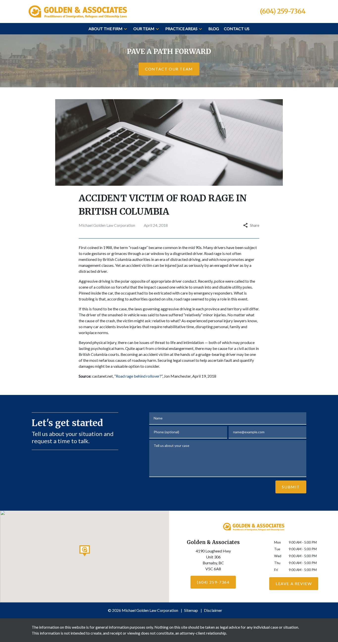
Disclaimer (213, 610)
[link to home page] (77, 10)
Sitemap (191, 610)
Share (254, 225)
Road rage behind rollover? (138, 376)
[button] (125, 28)
